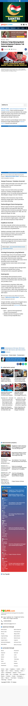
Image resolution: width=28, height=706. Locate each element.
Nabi (7, 674)
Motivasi (16, 652)
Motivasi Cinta (17, 642)
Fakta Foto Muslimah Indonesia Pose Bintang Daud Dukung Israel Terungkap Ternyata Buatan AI (19, 468)
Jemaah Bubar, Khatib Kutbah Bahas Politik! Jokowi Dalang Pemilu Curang (20, 380)
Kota (19, 672)
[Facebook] (18, 364)
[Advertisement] (14, 88)
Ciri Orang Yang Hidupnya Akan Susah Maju (16, 514)
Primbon (16, 666)
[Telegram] (23, 364)
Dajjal (2, 670)
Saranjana (19, 676)
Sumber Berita (21, 355)
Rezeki (13, 676)
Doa (7, 670)
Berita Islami (4, 629)
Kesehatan (3, 665)
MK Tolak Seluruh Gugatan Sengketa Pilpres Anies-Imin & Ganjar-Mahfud (6, 380)
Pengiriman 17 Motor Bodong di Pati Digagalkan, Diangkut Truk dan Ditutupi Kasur (19, 447)
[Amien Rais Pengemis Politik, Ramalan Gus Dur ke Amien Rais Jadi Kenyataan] (7, 401)
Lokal (15, 655)
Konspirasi (20, 678)
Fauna (15, 661)
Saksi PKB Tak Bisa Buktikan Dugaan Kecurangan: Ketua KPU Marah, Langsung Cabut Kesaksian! (20, 394)
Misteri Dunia (17, 638)
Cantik (18, 669)
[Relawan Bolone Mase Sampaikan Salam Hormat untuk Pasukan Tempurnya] (7, 387)
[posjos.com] (6, 24)
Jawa (2, 672)
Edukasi (15, 663)
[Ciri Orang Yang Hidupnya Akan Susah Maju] (5, 514)
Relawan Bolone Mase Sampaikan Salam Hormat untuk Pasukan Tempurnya (6, 394)
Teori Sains (13, 678)
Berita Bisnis (4, 644)
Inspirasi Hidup (4, 636)
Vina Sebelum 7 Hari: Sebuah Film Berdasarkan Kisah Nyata (19, 460)
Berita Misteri (17, 636)
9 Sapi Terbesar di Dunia (18, 481)
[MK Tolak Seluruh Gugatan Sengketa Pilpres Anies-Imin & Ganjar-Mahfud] (7, 373)
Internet (10, 679)
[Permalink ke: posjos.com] (2, 49)
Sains (2, 661)
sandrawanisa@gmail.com (9, 623)
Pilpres (8, 352)
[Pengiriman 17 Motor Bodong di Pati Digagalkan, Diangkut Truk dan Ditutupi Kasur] (6, 447)
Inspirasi (16, 640)
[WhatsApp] (26, 364)
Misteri (2, 657)
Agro (7, 669)
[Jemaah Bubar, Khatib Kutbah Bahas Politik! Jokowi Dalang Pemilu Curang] (21, 373)
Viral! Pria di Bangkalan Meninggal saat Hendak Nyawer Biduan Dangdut (18, 474)
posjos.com (6, 49)
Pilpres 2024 (5, 350)
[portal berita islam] (14, 12)
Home (2, 669)
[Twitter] (20, 364)
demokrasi (17, 305)
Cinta (23, 669)
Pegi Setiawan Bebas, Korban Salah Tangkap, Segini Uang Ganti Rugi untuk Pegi (19, 454)
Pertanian (22, 674)
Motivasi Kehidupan (5, 642)
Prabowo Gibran (21, 350)
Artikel (2, 655)
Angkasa (12, 669)
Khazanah (16, 650)
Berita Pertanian (18, 644)
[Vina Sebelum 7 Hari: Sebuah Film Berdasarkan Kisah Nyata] (6, 461)
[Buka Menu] (24, 24)
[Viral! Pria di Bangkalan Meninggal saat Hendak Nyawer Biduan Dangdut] (6, 474)
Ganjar (17, 348)
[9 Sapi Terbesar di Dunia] (6, 481)
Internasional (17, 631)
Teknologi (16, 659)
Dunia (15, 657)
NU (10, 674)
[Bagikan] (26, 49)
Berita (2, 650)
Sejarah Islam (4, 640)
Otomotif (3, 663)
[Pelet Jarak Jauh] (14, 34)
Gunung (17, 670)
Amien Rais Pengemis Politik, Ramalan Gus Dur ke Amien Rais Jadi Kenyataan (7, 409)
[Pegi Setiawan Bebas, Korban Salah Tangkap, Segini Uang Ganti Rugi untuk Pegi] (6, 454)
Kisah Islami (4, 638)
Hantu (21, 670)
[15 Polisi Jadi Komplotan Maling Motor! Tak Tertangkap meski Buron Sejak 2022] (5, 564)
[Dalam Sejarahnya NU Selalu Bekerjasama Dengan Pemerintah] (21, 401)
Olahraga (15, 674)
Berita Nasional (9, 348)
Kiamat (15, 672)
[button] (21, 24)
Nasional (3, 652)
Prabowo (13, 350)
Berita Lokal (3, 631)
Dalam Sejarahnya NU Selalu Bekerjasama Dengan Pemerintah (20, 408)
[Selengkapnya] (25, 487)
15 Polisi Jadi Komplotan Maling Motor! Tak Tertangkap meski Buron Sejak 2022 (16, 564)
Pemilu (22, 348)
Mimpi (2, 674)
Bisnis (2, 659)
